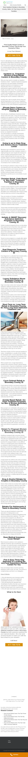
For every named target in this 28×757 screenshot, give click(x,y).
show (12, 38)
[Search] (25, 5)
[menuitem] (7, 5)
